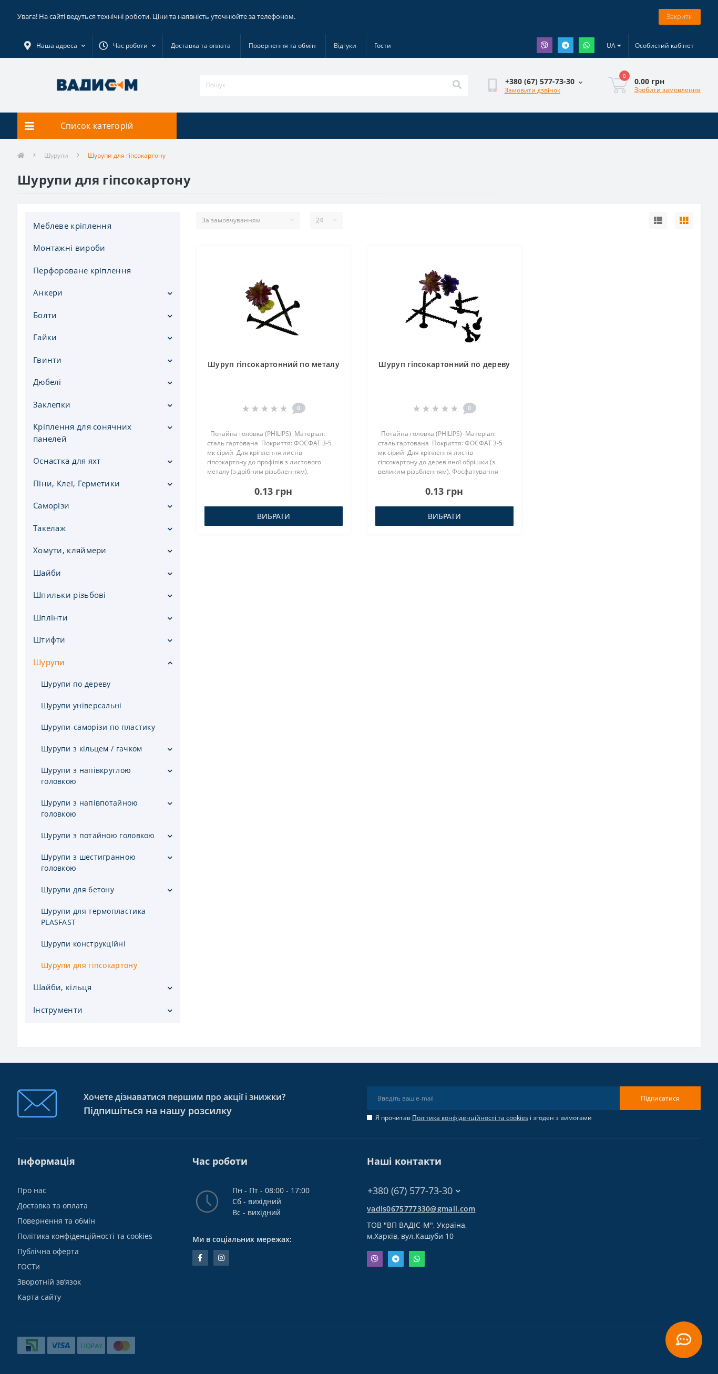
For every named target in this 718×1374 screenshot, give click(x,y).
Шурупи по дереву (76, 684)
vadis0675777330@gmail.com (421, 1209)
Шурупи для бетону (77, 889)
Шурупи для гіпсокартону (89, 965)
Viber (544, 45)
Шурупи (56, 155)
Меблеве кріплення (72, 225)
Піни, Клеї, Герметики (76, 483)
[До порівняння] (334, 276)
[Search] (457, 85)
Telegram (565, 45)
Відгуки (345, 45)
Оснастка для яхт (67, 460)
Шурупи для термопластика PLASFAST (93, 916)
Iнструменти (58, 1009)
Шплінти (50, 617)
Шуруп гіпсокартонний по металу (274, 364)
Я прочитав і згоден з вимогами (483, 1117)
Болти (45, 315)
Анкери (48, 292)
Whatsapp (586, 45)
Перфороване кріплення (82, 270)
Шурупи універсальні (81, 705)
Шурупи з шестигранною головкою (88, 862)
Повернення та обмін (282, 45)
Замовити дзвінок (532, 90)
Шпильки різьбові (69, 594)
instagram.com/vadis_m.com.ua (221, 1258)
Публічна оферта (48, 1251)
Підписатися (660, 1098)
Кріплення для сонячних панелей (82, 432)
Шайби (47, 572)
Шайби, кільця (62, 987)
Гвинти (47, 359)
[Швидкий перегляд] (334, 293)
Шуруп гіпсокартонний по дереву (444, 364)
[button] (127, 46)
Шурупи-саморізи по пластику (98, 727)
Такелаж (49, 528)
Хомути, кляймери (70, 550)
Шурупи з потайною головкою (98, 835)
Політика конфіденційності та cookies (470, 1117)
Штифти (49, 639)
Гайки (45, 337)
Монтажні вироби (69, 247)
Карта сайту (39, 1297)
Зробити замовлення (667, 89)
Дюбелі (47, 381)
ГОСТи (28, 1266)
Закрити (679, 16)
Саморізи (51, 505)
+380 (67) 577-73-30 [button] (410, 1191)
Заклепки (51, 404)
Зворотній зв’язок (49, 1282)
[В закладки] (334, 259)
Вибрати (273, 516)
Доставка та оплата (201, 45)
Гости (382, 45)
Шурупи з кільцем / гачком (91, 749)
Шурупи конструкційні (83, 944)
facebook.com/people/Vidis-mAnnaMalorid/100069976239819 (200, 1258)
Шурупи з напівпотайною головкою (89, 808)
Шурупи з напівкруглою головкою (86, 775)
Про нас (31, 1190)
